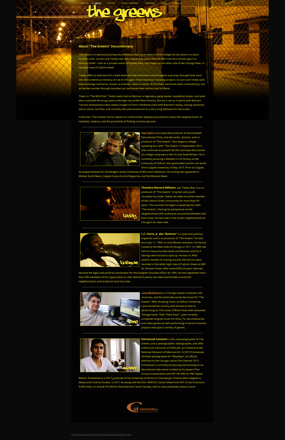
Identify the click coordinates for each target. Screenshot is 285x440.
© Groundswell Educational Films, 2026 (115, 434)
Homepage (83, 3)
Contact (177, 3)
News (164, 3)
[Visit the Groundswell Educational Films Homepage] (142, 412)
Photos (111, 3)
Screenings (150, 3)
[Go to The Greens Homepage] (119, 26)
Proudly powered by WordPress (84, 434)
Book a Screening (130, 3)
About (98, 3)
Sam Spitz (147, 133)
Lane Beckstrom (151, 293)
